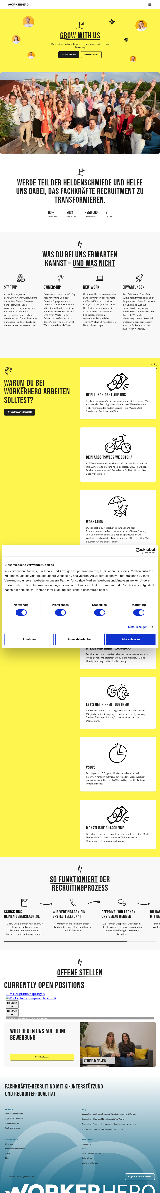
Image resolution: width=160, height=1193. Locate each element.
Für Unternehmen (12, 1128)
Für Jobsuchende (12, 1123)
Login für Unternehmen (14, 1118)
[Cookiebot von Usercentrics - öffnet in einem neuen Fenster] (138, 551)
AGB (83, 1148)
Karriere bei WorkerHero (14, 1148)
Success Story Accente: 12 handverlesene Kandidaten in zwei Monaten (109, 1124)
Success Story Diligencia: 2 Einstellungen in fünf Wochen (103, 1119)
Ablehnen (29, 639)
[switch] (60, 612)
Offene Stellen (91, 54)
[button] (149, 5)
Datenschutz (87, 1158)
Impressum (86, 1144)
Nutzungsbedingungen (91, 1153)
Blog (6, 1158)
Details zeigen (138, 626)
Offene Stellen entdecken (19, 412)
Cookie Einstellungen (90, 1163)
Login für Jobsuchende (14, 1113)
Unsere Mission (69, 54)
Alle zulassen (131, 639)
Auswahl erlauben (80, 639)
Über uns (8, 1144)
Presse (7, 1153)
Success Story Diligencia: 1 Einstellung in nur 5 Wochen (103, 1129)
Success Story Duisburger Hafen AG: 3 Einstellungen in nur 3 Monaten (109, 1114)
